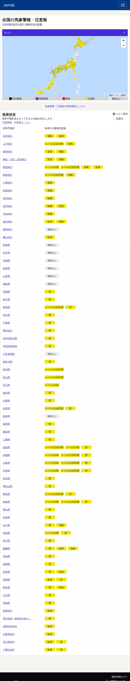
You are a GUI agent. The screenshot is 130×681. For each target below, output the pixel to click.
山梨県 (6, 400)
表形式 (119, 118)
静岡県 (6, 423)
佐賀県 (6, 571)
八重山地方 (9, 649)
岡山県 (6, 509)
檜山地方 (7, 237)
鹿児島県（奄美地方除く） (17, 618)
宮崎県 (6, 602)
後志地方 (7, 221)
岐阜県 (6, 416)
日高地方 (7, 198)
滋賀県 (6, 447)
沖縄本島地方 (10, 626)
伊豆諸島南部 (10, 346)
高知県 (6, 556)
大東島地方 (9, 634)
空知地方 (7, 213)
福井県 (6, 392)
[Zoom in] (123, 40)
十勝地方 (7, 182)
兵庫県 (6, 470)
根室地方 (7, 167)
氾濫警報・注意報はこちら (16, 122)
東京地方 (7, 330)
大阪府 (6, 462)
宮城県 (6, 260)
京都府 (6, 455)
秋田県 (6, 268)
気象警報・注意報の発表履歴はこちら (65, 106)
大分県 (6, 595)
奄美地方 (7, 610)
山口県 (6, 525)
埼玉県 (6, 315)
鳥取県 (6, 494)
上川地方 (7, 143)
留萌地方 (7, 151)
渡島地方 (7, 229)
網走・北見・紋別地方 (15, 159)
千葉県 (6, 322)
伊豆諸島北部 (10, 338)
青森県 (6, 244)
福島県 (6, 283)
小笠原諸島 (9, 353)
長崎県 (6, 579)
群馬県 (6, 307)
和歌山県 (7, 486)
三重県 (6, 439)
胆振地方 (7, 190)
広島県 (6, 517)
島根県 (6, 501)
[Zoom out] (123, 45)
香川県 (6, 540)
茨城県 (6, 291)
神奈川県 (7, 361)
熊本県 (6, 587)
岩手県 (6, 252)
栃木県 (6, 299)
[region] (65, 66)
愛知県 (6, 431)
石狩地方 (7, 206)
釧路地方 (7, 174)
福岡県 (6, 564)
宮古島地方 (9, 641)
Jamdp (9, 5)
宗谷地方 (7, 136)
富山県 (6, 377)
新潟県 (6, 369)
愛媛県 (6, 548)
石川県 (6, 385)
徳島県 (6, 532)
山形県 (6, 276)
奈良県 (6, 478)
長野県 (6, 408)
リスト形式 (122, 113)
